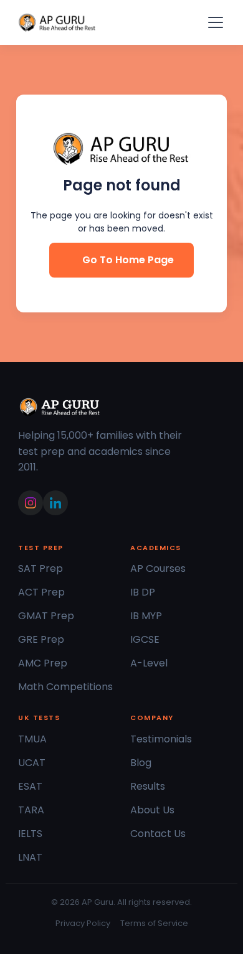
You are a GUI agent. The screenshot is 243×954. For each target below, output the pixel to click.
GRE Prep (41, 639)
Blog (140, 762)
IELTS (30, 833)
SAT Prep (40, 568)
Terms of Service (154, 923)
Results (147, 786)
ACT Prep (41, 592)
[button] (213, 22)
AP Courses (158, 568)
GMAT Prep (46, 616)
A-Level (149, 663)
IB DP (142, 592)
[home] (57, 22)
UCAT (31, 762)
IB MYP (146, 616)
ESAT (30, 786)
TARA (31, 810)
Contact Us (158, 833)
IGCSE (145, 639)
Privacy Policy (82, 923)
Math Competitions (65, 687)
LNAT (30, 857)
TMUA (32, 739)
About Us (152, 810)
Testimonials (161, 739)
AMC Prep (42, 663)
